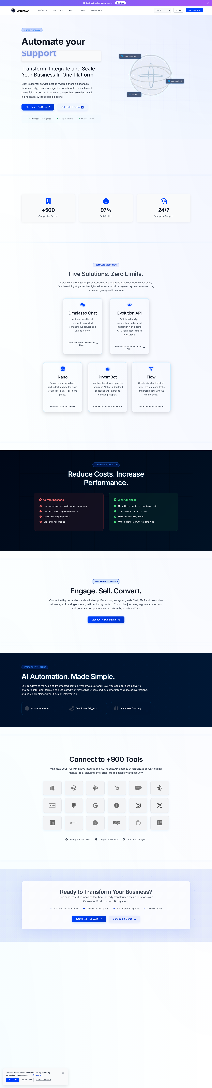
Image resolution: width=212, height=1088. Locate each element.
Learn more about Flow (150, 406)
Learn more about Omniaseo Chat (81, 343)
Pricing (72, 10)
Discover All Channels (104, 619)
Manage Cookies (43, 1080)
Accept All (12, 1080)
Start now (121, 3)
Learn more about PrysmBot (106, 406)
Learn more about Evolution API (128, 347)
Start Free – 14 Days (36, 107)
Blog (83, 10)
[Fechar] (208, 3)
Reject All (27, 1080)
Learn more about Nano (61, 406)
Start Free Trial (194, 10)
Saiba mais (37, 1075)
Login (178, 10)
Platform (41, 10)
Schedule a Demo (70, 107)
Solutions (57, 10)
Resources (95, 10)
